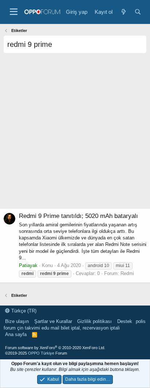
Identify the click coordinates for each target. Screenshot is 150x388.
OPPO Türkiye (41, 353)
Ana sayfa (16, 334)
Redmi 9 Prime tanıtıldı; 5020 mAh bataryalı (78, 216)
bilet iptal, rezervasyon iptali (90, 328)
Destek (124, 321)
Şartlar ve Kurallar (53, 321)
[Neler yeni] (123, 12)
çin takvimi (28, 328)
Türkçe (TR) (23, 311)
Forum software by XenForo (55, 347)
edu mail (50, 328)
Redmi (127, 273)
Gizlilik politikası (94, 321)
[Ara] (138, 12)
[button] (13, 12)
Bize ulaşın (17, 321)
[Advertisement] (75, 133)
